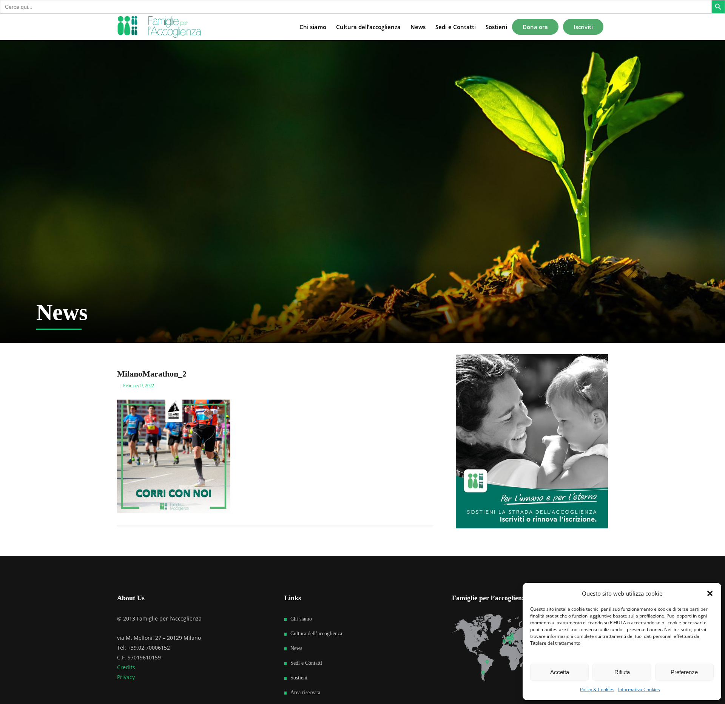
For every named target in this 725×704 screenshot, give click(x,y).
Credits (126, 667)
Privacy (126, 677)
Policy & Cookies (597, 689)
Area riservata (305, 692)
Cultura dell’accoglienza (316, 633)
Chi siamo (301, 619)
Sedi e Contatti (306, 663)
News (296, 648)
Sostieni (298, 678)
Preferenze (684, 672)
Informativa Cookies (639, 689)
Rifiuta (622, 672)
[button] (710, 593)
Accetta (559, 672)
